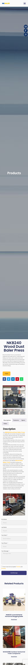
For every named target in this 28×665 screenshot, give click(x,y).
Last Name (4, 527)
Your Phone (4, 543)
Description (7, 420)
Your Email (4, 535)
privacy (3, 568)
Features (16, 420)
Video (5, 423)
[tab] (7, 420)
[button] (24, 3)
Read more (14, 619)
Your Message (5, 551)
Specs (23, 420)
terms (18, 566)
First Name (4, 519)
